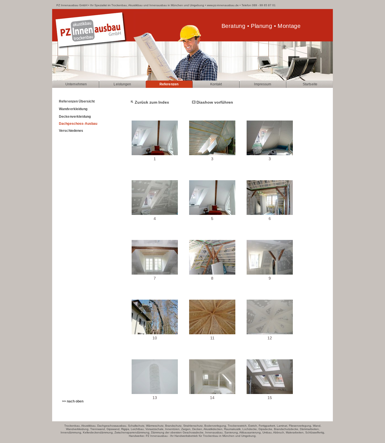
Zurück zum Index (152, 102)
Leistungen (122, 84)
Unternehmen (76, 84)
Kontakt (216, 84)
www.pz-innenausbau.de (223, 5)
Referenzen (169, 84)
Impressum (262, 84)
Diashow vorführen (214, 102)
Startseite (310, 84)
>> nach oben (72, 401)
